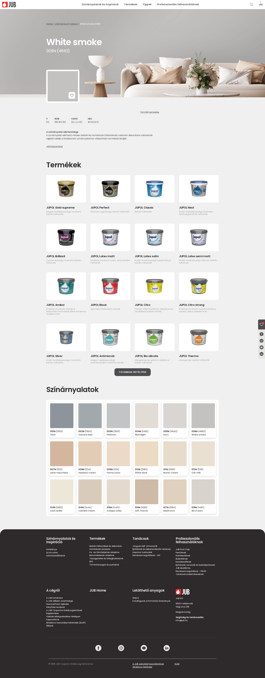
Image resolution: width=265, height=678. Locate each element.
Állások (49, 625)
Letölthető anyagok (148, 590)
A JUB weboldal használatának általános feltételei (148, 665)
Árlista (135, 597)
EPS (91, 561)
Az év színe (52, 552)
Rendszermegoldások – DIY (146, 555)
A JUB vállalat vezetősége (59, 600)
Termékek (130, 4)
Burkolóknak (182, 558)
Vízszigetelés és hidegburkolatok (106, 558)
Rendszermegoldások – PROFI (191, 571)
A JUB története (54, 597)
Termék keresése (149, 112)
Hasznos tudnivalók (142, 552)
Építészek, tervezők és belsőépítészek (195, 564)
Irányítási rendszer (55, 607)
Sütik (177, 663)
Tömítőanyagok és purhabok (104, 564)
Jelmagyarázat (54, 146)
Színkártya (51, 549)
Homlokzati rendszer (99, 549)
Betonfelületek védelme (101, 555)
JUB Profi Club (183, 549)
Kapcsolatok (52, 619)
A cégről (53, 590)
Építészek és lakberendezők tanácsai (151, 549)
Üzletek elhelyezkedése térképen (63, 616)
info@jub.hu (182, 620)
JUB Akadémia (183, 567)
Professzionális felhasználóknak (178, 4)
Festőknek (181, 552)
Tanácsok (140, 538)
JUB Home (97, 590)
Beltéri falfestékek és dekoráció (105, 546)
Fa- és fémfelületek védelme (104, 552)
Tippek (147, 4)
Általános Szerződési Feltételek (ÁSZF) (66, 622)
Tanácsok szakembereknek (190, 574)
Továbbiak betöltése (132, 372)
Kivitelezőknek (183, 555)
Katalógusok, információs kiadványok (151, 600)
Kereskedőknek (183, 561)
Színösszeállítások (55, 555)
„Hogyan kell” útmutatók (144, 546)
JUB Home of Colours (66, 23)
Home (49, 23)
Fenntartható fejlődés (57, 604)
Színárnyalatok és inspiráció (100, 4)
